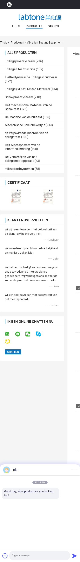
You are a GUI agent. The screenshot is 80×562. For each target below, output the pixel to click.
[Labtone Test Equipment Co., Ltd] (40, 17)
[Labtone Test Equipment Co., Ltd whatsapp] (20, 334)
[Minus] (74, 469)
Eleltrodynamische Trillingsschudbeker (31, 77)
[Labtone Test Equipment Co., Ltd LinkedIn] (9, 4)
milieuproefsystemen (19, 169)
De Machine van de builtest (23, 117)
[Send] (74, 555)
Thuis (16, 26)
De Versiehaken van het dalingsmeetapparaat (21, 159)
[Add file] (5, 555)
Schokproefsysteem (19, 97)
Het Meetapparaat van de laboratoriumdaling (22, 147)
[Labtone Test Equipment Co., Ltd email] (10, 334)
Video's (53, 26)
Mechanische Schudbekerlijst (25, 125)
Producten (34, 26)
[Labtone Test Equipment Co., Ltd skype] (41, 334)
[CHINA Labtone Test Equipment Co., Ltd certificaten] (16, 196)
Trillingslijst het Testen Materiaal (27, 89)
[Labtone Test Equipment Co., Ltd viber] (10, 341)
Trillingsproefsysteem (20, 61)
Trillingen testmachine (20, 69)
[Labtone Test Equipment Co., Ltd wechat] (30, 334)
